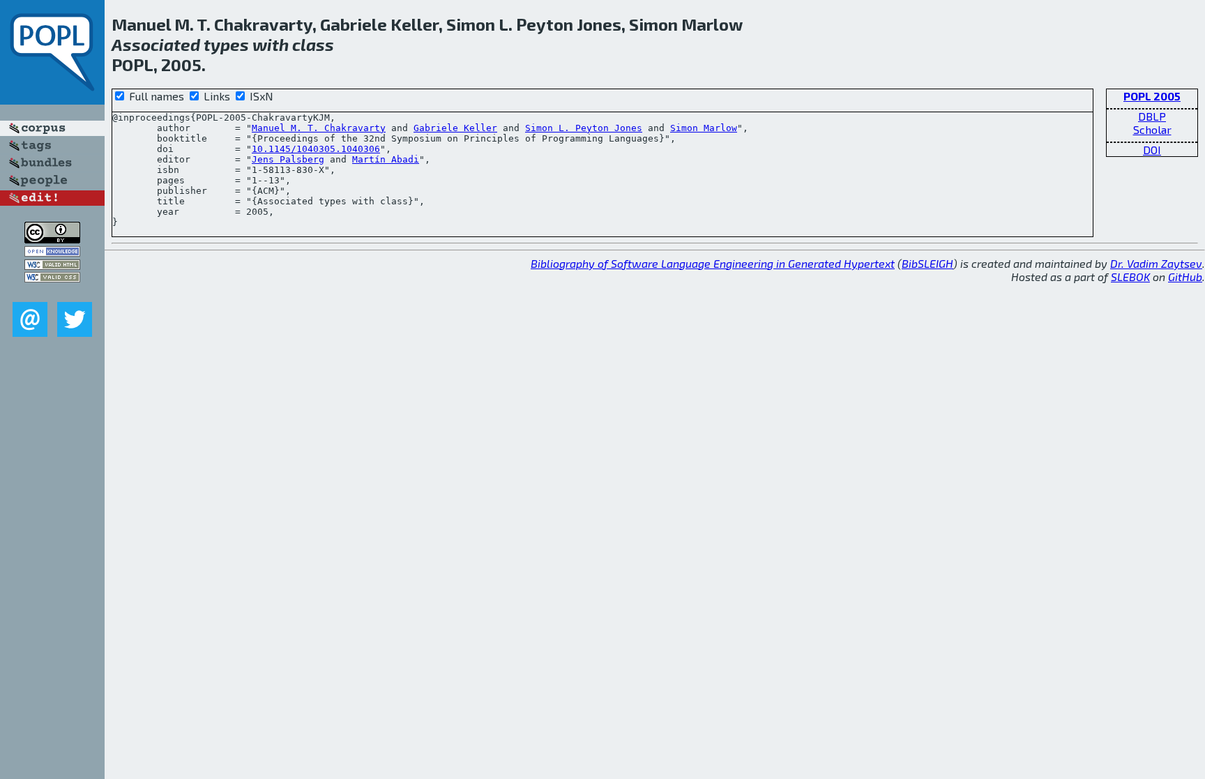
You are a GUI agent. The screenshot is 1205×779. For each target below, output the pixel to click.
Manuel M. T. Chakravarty (319, 128)
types (226, 44)
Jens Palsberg (288, 159)
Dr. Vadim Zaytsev (1156, 263)
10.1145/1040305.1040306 (316, 149)
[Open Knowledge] (52, 252)
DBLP (1152, 116)
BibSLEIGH (927, 263)
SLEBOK (1130, 276)
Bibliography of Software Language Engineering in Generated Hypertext (713, 263)
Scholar (1152, 129)
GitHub (1185, 276)
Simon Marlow (703, 128)
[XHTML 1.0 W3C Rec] (52, 265)
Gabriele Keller (455, 128)
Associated (156, 44)
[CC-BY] (52, 238)
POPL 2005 (1152, 96)
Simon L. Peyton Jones (583, 128)
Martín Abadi (385, 159)
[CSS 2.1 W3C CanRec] (52, 291)
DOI (1152, 149)
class (313, 44)
